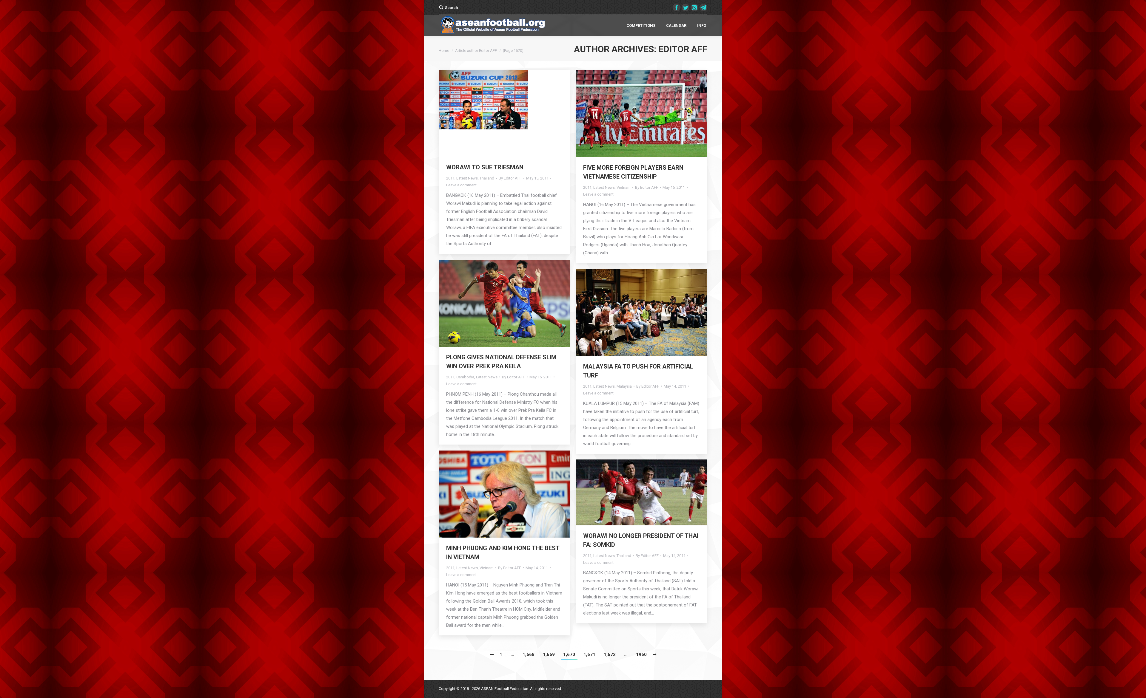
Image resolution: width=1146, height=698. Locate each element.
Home (444, 50)
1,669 (549, 654)
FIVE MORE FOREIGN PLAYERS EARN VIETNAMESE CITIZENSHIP (633, 172)
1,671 (589, 654)
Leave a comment (461, 185)
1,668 (529, 654)
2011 (450, 178)
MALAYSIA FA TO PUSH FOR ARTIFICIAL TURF (638, 371)
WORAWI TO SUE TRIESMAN (484, 167)
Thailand (487, 178)
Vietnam (624, 187)
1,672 (610, 654)
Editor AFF (682, 49)
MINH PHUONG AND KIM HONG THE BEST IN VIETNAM (502, 552)
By (510, 178)
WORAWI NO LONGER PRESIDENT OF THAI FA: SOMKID (640, 540)
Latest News (467, 178)
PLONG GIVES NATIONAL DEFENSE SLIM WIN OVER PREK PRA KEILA (501, 362)
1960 (641, 654)
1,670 (569, 654)
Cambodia (465, 377)
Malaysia (624, 386)
